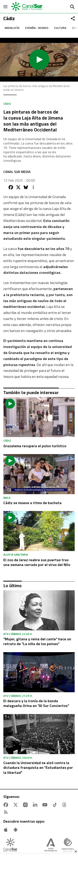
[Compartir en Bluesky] (25, 187)
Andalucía (12, 28)
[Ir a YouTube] (45, 804)
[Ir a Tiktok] (55, 804)
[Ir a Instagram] (26, 804)
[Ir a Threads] (65, 804)
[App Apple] (6, 829)
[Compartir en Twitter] (18, 187)
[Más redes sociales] (73, 18)
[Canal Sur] (27, 6)
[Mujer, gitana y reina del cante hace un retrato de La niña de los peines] (39, 610)
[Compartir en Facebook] (10, 187)
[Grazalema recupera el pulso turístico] (39, 417)
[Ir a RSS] (6, 812)
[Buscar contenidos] (72, 7)
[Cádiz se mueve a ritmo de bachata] (39, 474)
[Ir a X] (16, 804)
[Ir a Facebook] (6, 804)
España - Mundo (36, 28)
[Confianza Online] (68, 845)
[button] (39, 60)
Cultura (60, 28)
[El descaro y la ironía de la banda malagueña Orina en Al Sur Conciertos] (39, 672)
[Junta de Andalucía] (51, 845)
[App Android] (16, 829)
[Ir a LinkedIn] (36, 804)
